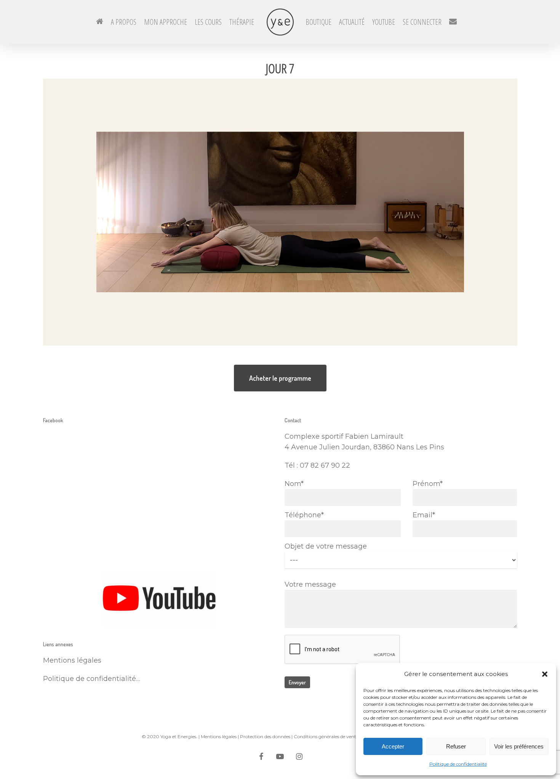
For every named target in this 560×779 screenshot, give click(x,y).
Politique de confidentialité (458, 764)
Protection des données (265, 736)
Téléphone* (304, 515)
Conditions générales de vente (326, 736)
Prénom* (428, 484)
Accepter (393, 746)
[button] (545, 674)
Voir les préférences (519, 746)
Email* (424, 515)
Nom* (294, 484)
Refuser (456, 746)
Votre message (310, 584)
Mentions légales (219, 736)
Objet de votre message (326, 546)
